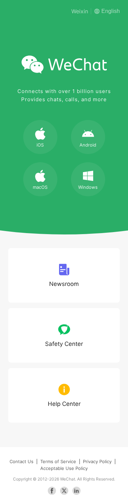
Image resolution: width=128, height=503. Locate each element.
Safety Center (64, 343)
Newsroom (64, 283)
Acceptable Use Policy (64, 468)
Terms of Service (58, 461)
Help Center (64, 403)
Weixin (79, 11)
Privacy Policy (97, 461)
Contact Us (21, 461)
